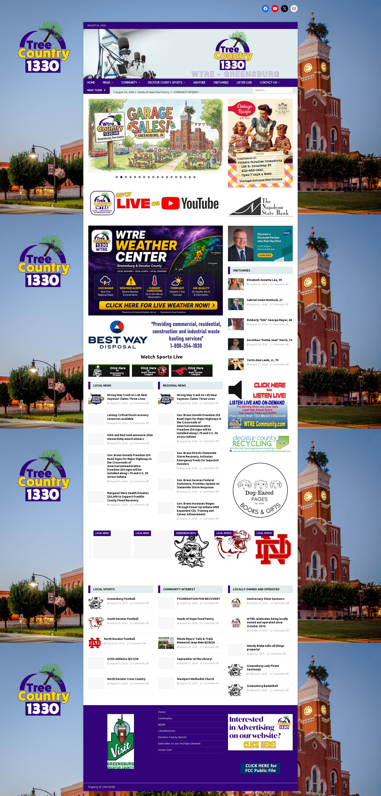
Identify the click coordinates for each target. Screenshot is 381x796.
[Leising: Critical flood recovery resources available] (96, 419)
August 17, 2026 (258, 364)
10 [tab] (158, 177)
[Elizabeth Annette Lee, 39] (236, 284)
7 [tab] (144, 177)
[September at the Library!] (166, 663)
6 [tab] (140, 177)
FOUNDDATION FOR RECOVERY (198, 598)
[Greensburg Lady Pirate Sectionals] (236, 670)
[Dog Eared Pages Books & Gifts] (260, 520)
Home (91, 82)
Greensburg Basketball (262, 685)
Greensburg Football (121, 598)
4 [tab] (130, 177)
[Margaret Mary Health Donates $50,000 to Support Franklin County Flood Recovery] (96, 497)
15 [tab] (181, 177)
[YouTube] (275, 8)
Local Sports (104, 589)
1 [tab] (117, 177)
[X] (284, 8)
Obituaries (221, 82)
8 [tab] (149, 177)
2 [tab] (121, 177)
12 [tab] (167, 177)
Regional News (174, 385)
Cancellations (166, 730)
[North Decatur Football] (273, 549)
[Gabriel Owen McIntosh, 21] (236, 304)
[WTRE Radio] (190, 76)
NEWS (106, 82)
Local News (102, 385)
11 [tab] (163, 177)
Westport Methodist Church (195, 679)
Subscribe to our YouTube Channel (179, 743)
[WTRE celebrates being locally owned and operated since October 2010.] (236, 623)
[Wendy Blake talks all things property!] (236, 650)
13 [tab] (172, 177)
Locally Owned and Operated (256, 589)
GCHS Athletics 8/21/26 (122, 658)
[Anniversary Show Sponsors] (236, 603)
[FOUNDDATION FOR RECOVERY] (166, 603)
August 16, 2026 (188, 491)
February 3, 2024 (258, 674)
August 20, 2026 (258, 324)
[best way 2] (155, 346)
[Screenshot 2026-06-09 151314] (260, 450)
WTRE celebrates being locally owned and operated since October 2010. (267, 622)
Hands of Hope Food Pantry (195, 618)
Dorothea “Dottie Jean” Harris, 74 (269, 340)
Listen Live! (244, 82)
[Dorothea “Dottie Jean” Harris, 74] (236, 344)
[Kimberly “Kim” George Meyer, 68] (236, 324)
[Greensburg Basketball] (236, 690)
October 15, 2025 (259, 603)
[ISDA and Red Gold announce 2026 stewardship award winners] (96, 439)
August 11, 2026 (188, 518)
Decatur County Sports (165, 82)
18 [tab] (194, 177)
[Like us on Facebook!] (265, 8)
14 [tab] (176, 177)
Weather (199, 82)
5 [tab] (135, 177)
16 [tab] (185, 177)
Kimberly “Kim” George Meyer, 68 (269, 320)
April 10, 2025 (257, 654)
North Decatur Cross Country (126, 679)
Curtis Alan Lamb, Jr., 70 (262, 360)
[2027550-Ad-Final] (260, 259)
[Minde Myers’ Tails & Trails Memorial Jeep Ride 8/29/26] (166, 643)
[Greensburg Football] (192, 549)
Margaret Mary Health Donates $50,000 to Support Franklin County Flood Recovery (128, 496)
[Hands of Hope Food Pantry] (166, 623)
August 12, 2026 (188, 683)
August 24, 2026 (119, 403)
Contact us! (268, 82)
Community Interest (179, 589)
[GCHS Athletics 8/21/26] (96, 663)
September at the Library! (194, 658)
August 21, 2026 (258, 284)
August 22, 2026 (119, 603)
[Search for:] (273, 90)
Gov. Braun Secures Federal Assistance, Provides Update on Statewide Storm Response (198, 484)
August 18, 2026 (188, 468)
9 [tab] (153, 177)
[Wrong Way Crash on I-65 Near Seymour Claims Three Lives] (96, 399)
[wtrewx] (155, 313)
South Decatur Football (122, 618)
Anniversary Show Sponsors (265, 598)
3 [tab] (126, 177)
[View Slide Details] (155, 136)
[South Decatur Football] (233, 545)
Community (129, 82)
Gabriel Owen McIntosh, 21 (265, 300)
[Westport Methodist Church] (166, 683)
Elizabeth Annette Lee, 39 (264, 280)
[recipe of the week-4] (260, 185)
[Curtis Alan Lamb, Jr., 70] (236, 364)
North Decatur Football (119, 638)
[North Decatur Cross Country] (96, 683)
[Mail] (294, 8)
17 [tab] (190, 177)
